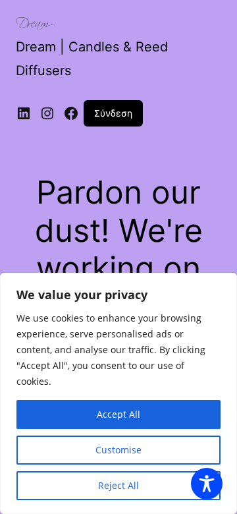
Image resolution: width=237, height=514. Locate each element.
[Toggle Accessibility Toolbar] (207, 484)
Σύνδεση (113, 113)
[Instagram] (47, 113)
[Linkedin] (24, 113)
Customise (118, 449)
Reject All (118, 485)
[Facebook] (71, 113)
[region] (118, 393)
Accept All (118, 414)
